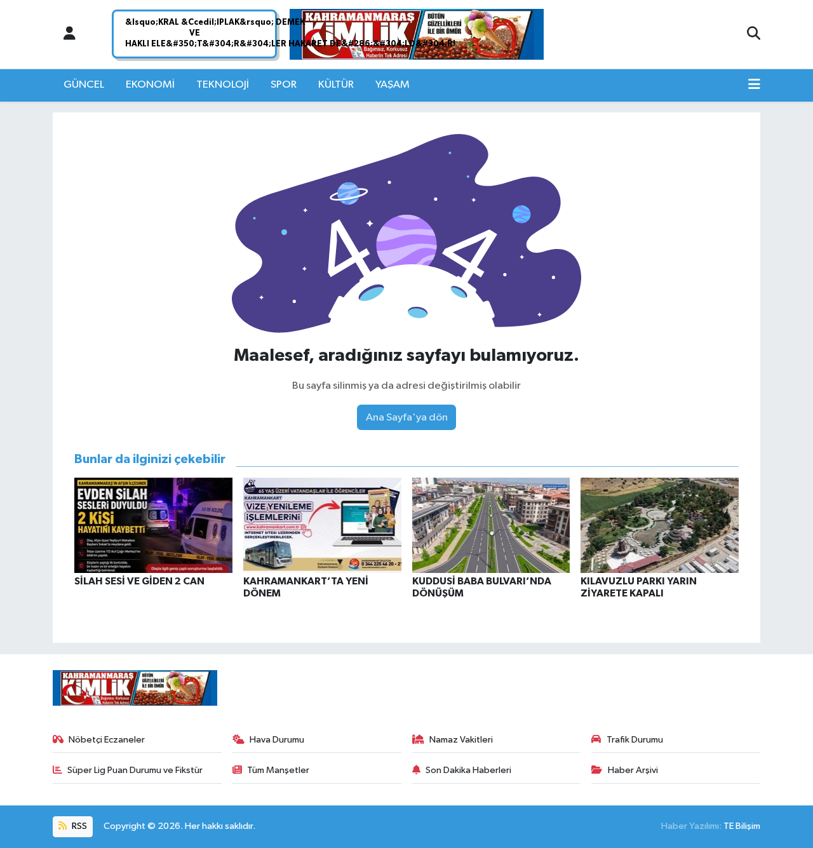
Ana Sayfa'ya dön (407, 417)
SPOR (284, 84)
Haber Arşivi (633, 770)
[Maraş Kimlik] (417, 35)
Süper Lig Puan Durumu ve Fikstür (135, 770)
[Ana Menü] (754, 85)
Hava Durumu (277, 739)
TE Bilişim (741, 826)
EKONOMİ (150, 84)
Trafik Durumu (635, 739)
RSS (78, 826)
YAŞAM (392, 84)
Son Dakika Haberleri (468, 770)
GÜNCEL (84, 84)
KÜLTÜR (336, 84)
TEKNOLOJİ (222, 84)
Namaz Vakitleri (461, 739)
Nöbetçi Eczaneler (107, 739)
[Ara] (753, 34)
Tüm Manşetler (278, 770)
